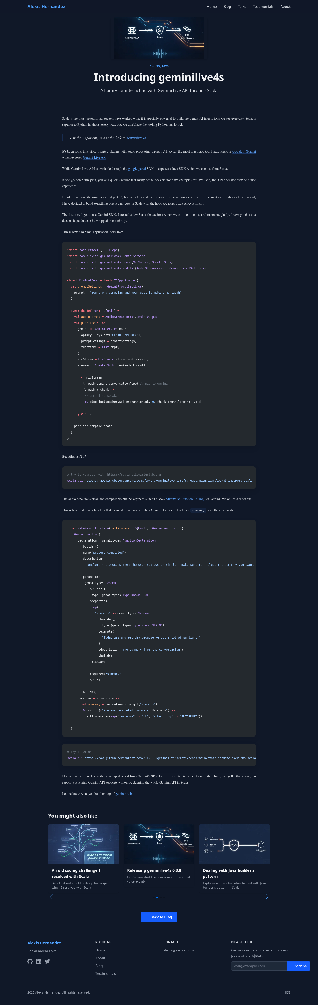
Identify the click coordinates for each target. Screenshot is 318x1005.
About (286, 6)
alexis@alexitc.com (178, 950)
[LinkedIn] (38, 961)
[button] (154, 897)
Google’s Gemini (244, 151)
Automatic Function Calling (184, 498)
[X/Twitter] (47, 961)
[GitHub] (30, 961)
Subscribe (299, 966)
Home (212, 6)
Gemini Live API (94, 157)
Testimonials (263, 6)
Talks (242, 6)
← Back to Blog (159, 917)
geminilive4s (136, 137)
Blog (227, 6)
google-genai (137, 168)
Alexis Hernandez (46, 6)
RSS (288, 992)
